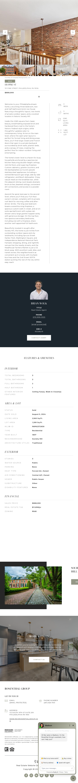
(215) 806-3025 (39, 317)
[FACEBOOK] (26, 775)
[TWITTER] (47, 775)
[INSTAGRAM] (31, 775)
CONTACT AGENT (39, 338)
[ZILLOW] (52, 775)
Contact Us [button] (39, 659)
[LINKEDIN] (36, 775)
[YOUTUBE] (41, 775)
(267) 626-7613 (49, 702)
